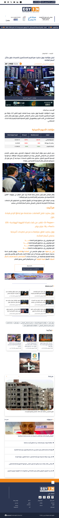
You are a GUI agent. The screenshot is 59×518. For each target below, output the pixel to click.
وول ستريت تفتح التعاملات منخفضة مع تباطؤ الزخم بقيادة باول (38, 293)
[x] (48, 497)
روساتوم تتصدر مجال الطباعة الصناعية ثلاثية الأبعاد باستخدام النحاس (14, 344)
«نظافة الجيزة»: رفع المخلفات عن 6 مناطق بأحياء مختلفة (38, 443)
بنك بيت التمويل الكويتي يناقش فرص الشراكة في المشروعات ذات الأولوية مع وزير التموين (30, 471)
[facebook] (5, 2)
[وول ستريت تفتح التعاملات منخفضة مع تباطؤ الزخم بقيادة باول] (50, 291)
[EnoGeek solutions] (8, 515)
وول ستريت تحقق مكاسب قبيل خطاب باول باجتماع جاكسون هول (38, 310)
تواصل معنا (15, 500)
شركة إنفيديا (9, 323)
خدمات (41, 505)
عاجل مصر (52, 500)
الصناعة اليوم (52, 504)
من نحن (16, 503)
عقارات (41, 503)
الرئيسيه (51, 53)
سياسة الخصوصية (16, 506)
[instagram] (8, 2)
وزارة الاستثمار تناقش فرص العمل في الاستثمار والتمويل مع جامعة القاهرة (33, 450)
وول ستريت (51, 323)
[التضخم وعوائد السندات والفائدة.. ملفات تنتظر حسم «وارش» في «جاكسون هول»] (30, 338)
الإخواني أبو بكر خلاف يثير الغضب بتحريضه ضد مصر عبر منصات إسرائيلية (35, 436)
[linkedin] (17, 2)
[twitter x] (11, 2)
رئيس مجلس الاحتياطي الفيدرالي (46, 325)
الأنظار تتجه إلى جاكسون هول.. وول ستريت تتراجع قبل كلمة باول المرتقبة (13, 310)
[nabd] (21, 2)
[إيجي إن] (30, 9)
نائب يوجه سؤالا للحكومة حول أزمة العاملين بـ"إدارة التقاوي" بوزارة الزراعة (34, 457)
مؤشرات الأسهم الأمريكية (41, 323)
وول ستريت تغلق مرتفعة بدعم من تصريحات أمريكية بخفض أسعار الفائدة (13, 293)
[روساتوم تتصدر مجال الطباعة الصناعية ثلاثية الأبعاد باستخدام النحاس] (14, 338)
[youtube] (14, 2)
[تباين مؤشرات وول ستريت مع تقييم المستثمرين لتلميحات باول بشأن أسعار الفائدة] (10, 63)
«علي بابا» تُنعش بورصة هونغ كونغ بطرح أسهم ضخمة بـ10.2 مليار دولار (46, 344)
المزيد (7, 419)
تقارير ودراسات (28, 504)
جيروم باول (16, 323)
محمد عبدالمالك (48, 110)
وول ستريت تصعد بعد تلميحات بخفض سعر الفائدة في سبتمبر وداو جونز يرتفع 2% (38, 301)
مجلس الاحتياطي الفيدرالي (27, 323)
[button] (19, 376)
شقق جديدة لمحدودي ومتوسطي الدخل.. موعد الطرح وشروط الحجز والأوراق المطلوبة (35, 412)
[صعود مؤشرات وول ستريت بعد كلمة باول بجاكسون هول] (25, 300)
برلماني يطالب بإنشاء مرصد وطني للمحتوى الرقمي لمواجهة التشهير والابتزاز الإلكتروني (31, 464)
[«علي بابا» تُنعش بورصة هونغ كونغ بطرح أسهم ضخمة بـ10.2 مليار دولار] (46, 338)
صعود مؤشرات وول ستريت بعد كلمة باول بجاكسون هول (13, 301)
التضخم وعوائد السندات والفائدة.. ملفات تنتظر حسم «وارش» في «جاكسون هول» (30, 344)
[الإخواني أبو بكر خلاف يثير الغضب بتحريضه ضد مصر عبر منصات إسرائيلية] (29, 428)
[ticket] (40, 497)
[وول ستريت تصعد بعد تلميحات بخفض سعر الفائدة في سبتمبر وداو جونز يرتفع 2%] (50, 300)
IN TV (29, 500)
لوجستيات (52, 507)
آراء (29, 507)
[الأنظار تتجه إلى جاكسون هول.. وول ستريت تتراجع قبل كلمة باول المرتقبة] (25, 309)
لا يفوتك (49, 419)
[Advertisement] (29, 41)
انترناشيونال (45, 53)
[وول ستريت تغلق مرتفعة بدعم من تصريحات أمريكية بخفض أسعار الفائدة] (25, 291)
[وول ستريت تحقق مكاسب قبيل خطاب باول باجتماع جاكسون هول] (50, 309)
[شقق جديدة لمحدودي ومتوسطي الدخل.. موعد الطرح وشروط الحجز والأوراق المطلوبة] (29, 394)
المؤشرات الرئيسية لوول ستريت (30, 325)
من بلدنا (50, 376)
